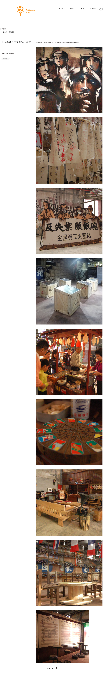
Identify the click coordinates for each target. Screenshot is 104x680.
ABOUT (83, 9)
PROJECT (72, 9)
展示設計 (5, 58)
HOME (62, 9)
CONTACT (93, 9)
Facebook (101, 9)
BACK (50, 668)
